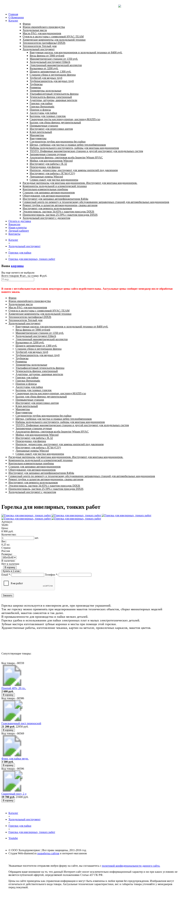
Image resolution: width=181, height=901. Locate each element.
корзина (17, 266)
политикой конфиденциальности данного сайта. (131, 865)
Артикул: (7, 521)
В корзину (10, 567)
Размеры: (6, 554)
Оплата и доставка (19, 221)
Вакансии (14, 224)
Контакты (14, 233)
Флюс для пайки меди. (15, 758)
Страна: (6, 547)
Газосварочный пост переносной (21, 723)
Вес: (4, 541)
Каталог (13, 20)
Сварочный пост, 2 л (13, 793)
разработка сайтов (48, 853)
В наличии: (8, 560)
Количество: (8, 534)
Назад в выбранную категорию (20, 640)
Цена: (4, 528)
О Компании (16, 17)
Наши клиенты (17, 227)
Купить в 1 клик (11, 571)
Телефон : (51, 574)
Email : (6, 574)
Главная (13, 14)
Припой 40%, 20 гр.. (13, 688)
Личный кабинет (18, 230)
